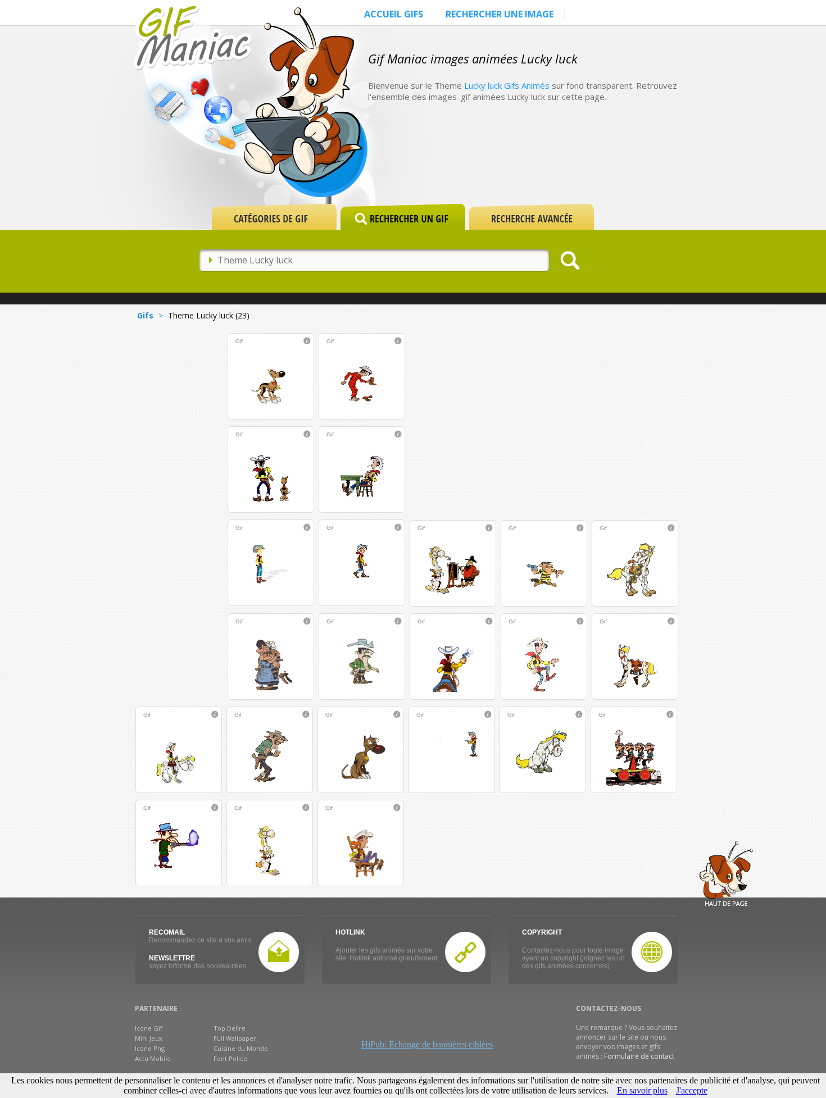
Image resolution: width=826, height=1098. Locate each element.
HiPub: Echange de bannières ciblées (427, 1044)
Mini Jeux (148, 1038)
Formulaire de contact (639, 1056)
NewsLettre (172, 958)
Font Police (230, 1058)
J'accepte (691, 1090)
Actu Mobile (153, 1058)
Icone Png (150, 1048)
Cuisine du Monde (241, 1048)
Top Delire (230, 1028)
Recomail (167, 932)
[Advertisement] (578, 164)
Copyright (542, 932)
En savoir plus (642, 1090)
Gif (239, 341)
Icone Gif (148, 1028)
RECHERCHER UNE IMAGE (499, 14)
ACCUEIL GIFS (393, 14)
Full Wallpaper (235, 1038)
